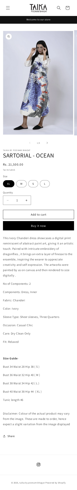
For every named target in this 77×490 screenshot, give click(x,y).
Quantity (8, 192)
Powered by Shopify (55, 482)
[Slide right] (47, 143)
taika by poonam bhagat (32, 482)
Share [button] (11, 436)
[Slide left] (29, 143)
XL (8, 184)
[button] (8, 8)
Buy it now (38, 226)
